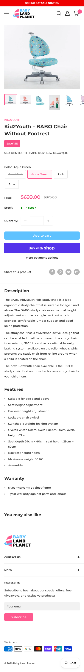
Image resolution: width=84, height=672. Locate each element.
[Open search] (59, 13)
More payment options (42, 257)
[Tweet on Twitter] (68, 272)
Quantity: (11, 221)
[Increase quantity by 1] (48, 220)
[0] (76, 13)
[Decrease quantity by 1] (25, 220)
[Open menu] (6, 13)
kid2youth (12, 119)
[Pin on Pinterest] (60, 272)
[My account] (67, 13)
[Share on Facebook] (52, 272)
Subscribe (18, 617)
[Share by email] (77, 272)
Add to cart (42, 235)
